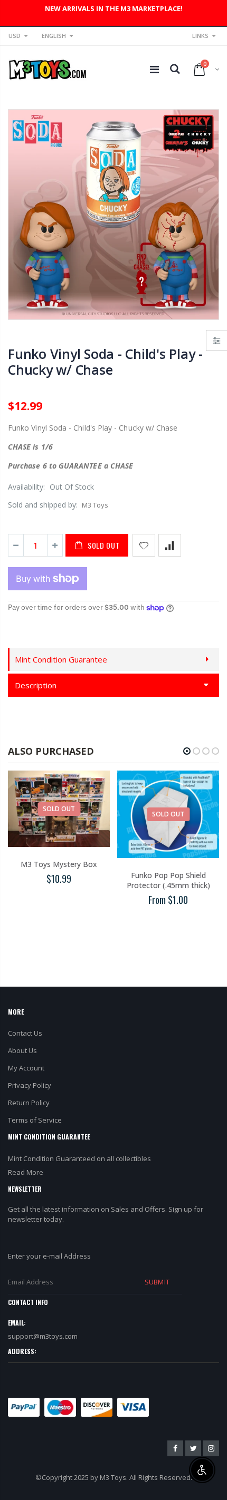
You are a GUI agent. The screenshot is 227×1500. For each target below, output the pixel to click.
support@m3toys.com (43, 1336)
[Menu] (154, 69)
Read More (25, 1172)
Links (200, 36)
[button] (187, 751)
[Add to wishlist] (144, 545)
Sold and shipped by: (43, 505)
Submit (157, 1282)
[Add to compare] (169, 545)
